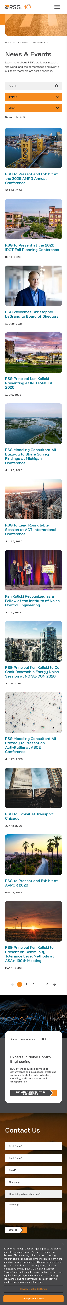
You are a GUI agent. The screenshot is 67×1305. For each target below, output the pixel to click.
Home (8, 42)
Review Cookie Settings (33, 1289)
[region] (33, 1272)
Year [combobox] (12, 108)
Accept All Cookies (33, 1298)
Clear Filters (15, 116)
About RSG (22, 42)
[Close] (63, 1243)
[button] (43, 1039)
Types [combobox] (13, 97)
